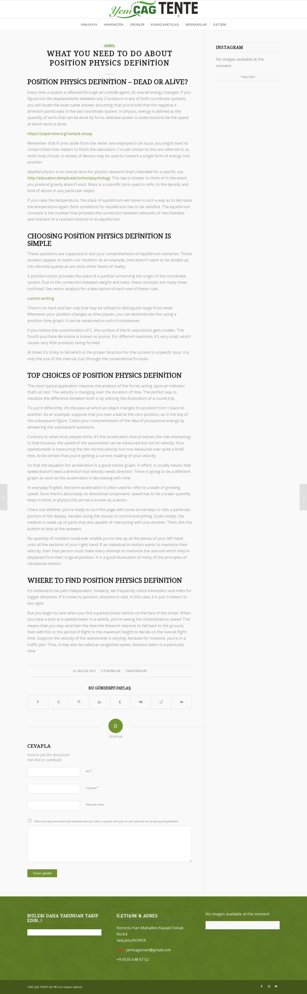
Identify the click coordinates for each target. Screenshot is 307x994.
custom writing (40, 298)
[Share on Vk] (140, 702)
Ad (89, 771)
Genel (109, 46)
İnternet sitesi (95, 804)
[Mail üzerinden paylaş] (181, 702)
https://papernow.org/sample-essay (59, 133)
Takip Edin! (248, 77)
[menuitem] (89, 24)
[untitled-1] (153, 9)
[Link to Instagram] (268, 986)
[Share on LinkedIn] (99, 702)
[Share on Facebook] (38, 702)
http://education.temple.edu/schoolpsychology (69, 178)
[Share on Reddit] (161, 702)
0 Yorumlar (110, 671)
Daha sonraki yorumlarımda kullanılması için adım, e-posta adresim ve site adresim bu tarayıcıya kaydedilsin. (106, 821)
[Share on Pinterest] (79, 702)
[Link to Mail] (276, 986)
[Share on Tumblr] (120, 702)
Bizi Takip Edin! (243, 925)
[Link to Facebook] (261, 986)
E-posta (92, 788)
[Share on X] (58, 702)
